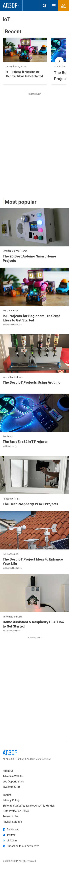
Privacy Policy (11, 800)
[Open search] (44, 5)
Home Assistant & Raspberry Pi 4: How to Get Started (33, 624)
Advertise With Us (13, 776)
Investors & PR (11, 787)
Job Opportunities (13, 781)
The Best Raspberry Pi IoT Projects (30, 504)
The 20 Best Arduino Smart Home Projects (29, 258)
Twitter (11, 835)
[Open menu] (53, 5)
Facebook (12, 829)
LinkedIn (12, 840)
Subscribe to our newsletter (23, 846)
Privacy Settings (12, 821)
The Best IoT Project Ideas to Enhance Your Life (33, 561)
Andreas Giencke (12, 631)
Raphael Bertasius (13, 324)
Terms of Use (10, 816)
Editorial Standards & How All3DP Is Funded (29, 805)
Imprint (7, 795)
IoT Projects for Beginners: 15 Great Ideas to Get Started (31, 318)
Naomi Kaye (11, 446)
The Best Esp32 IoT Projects (25, 442)
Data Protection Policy (16, 811)
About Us (8, 770)
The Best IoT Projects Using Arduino (31, 382)
